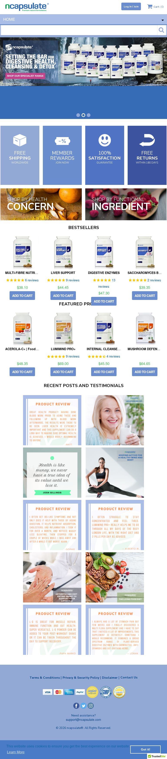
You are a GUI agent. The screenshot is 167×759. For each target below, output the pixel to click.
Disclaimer (110, 678)
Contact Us (128, 677)
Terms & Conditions (46, 678)
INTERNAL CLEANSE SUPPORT (110, 349)
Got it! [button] (145, 749)
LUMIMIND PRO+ (63, 349)
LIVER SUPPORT (63, 272)
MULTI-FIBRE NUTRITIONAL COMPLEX (33, 272)
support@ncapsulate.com (83, 719)
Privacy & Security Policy (82, 678)
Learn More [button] (16, 752)
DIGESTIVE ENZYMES (104, 272)
